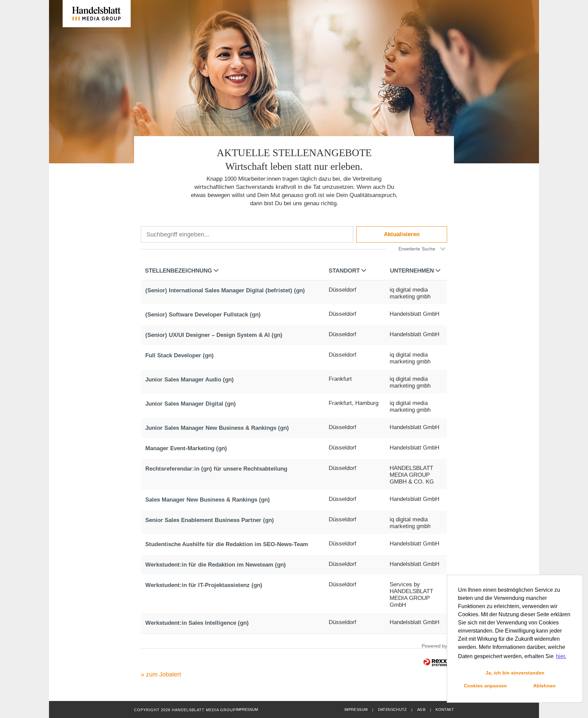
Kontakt (445, 709)
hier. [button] (561, 656)
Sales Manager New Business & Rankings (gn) (207, 499)
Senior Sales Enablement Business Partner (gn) (209, 520)
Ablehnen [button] (544, 685)
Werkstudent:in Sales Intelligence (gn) (197, 623)
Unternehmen (412, 270)
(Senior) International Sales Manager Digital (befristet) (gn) (225, 290)
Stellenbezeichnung (178, 270)
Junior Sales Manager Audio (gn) (189, 379)
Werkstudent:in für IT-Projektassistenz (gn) (203, 585)
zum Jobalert (163, 674)
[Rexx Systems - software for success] (435, 662)
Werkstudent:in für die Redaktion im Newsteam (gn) (215, 564)
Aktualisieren (402, 234)
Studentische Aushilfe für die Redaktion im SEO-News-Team (226, 544)
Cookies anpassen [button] (485, 685)
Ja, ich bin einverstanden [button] (515, 672)
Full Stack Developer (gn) (179, 355)
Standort (344, 270)
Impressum (356, 709)
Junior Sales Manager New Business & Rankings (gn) (217, 428)
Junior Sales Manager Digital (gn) (190, 404)
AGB (421, 709)
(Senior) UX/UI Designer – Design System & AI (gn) (213, 335)
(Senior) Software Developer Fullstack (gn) (203, 314)
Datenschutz (392, 709)
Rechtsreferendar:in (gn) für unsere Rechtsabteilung (216, 469)
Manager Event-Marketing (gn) (186, 448)
